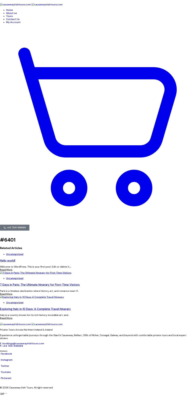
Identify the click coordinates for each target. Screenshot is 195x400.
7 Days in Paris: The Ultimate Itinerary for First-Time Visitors (40, 285)
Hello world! (7, 260)
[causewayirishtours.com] (31, 4)
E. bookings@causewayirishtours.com (22, 343)
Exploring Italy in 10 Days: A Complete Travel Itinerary (35, 309)
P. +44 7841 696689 (11, 346)
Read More (6, 269)
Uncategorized (14, 254)
